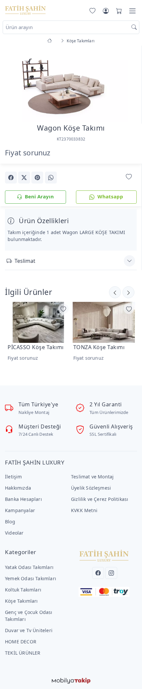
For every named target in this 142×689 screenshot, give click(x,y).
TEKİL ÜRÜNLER (23, 653)
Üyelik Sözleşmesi (91, 488)
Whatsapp (110, 196)
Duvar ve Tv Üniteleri (29, 630)
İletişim (13, 476)
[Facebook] (98, 573)
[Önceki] (128, 292)
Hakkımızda (18, 488)
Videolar (14, 533)
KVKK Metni (84, 510)
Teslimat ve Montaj (92, 476)
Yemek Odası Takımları (30, 578)
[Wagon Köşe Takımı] (71, 83)
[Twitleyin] (24, 177)
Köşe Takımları (21, 601)
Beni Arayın (39, 196)
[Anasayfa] (51, 41)
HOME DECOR (20, 641)
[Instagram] (111, 573)
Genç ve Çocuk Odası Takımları (29, 615)
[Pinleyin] (37, 177)
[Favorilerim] (91, 11)
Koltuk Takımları (23, 590)
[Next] (128, 84)
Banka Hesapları (23, 499)
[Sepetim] (117, 11)
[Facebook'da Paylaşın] (11, 177)
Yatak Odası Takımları (29, 567)
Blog (10, 521)
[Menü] (132, 11)
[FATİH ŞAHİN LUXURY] (25, 9)
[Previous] (13, 84)
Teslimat (25, 260)
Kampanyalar (20, 510)
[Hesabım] (105, 11)
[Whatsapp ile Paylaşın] (51, 177)
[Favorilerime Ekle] (129, 177)
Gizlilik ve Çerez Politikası (99, 499)
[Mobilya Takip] (71, 680)
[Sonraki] (115, 292)
